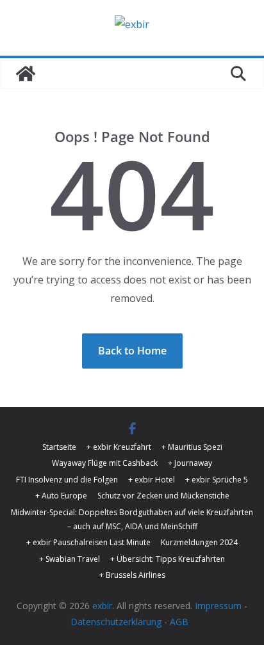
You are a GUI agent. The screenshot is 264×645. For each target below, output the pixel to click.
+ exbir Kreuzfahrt (119, 447)
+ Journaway (190, 463)
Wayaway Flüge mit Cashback (105, 463)
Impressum (218, 606)
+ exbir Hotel (151, 479)
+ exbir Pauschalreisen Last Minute (88, 542)
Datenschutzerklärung (115, 622)
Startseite (59, 447)
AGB (179, 622)
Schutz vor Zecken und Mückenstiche (163, 495)
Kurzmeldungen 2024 (199, 542)
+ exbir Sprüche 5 (216, 479)
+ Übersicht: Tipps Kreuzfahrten (167, 558)
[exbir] (25, 73)
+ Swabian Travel (69, 558)
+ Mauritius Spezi (191, 447)
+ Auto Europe (61, 495)
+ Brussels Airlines (132, 574)
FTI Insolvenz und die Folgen (67, 479)
